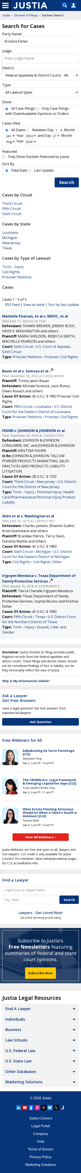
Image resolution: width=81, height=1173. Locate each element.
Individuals (15, 1019)
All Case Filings (23, 108)
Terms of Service (40, 1149)
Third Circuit (12, 203)
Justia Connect (40, 1118)
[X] (56, 1107)
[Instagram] (37, 1107)
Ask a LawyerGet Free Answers (19, 698)
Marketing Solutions (24, 1081)
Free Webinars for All (22, 740)
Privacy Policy (40, 1157)
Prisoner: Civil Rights (61, 357)
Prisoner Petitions (17, 277)
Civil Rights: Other (47, 562)
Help (40, 1141)
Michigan (9, 237)
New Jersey (11, 242)
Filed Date (19, 170)
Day (50, 130)
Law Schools (16, 1040)
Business (13, 1029)
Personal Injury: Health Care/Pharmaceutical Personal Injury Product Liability (38, 497)
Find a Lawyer (15, 880)
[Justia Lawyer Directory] (62, 1107)
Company (40, 1134)
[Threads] (43, 1107)
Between (39, 130)
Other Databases (20, 1071)
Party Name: (12, 34)
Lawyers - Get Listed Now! (40, 912)
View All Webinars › (40, 837)
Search (66, 182)
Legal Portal (40, 1126)
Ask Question (40, 722)
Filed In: (8, 68)
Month (69, 130)
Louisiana (10, 232)
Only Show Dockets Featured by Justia (38, 156)
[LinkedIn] (18, 1107)
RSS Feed (12, 304)
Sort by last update (63, 304)
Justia (46, 1098)
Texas (7, 248)
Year (20, 135)
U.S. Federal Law (20, 1050)
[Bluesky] (49, 1107)
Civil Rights (11, 272)
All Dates (18, 130)
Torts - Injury (13, 266)
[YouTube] (24, 1107)
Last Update (44, 170)
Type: (6, 85)
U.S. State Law (18, 1061)
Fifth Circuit (11, 208)
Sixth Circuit (11, 213)
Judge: (7, 51)
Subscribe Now (40, 973)
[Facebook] (31, 1107)
